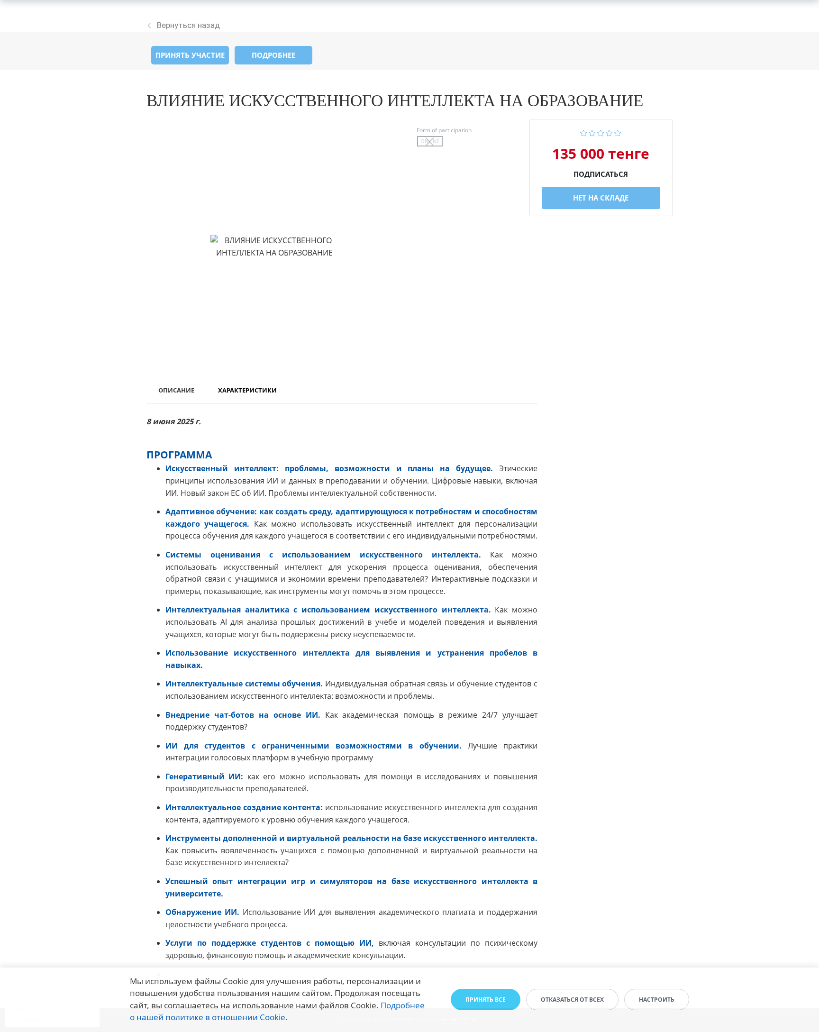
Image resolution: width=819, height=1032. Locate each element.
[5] (617, 132)
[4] (609, 132)
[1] (583, 132)
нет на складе (600, 197)
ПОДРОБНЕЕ (273, 55)
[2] (592, 132)
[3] (600, 132)
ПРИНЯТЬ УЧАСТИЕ (190, 55)
